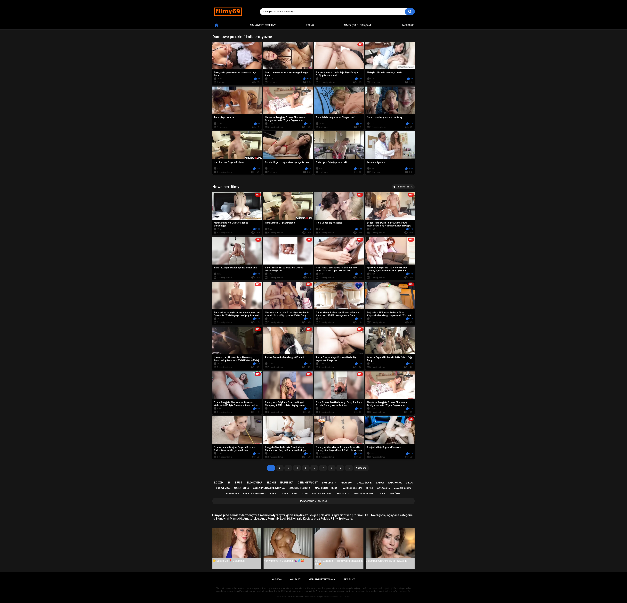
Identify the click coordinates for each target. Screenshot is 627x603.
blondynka (254, 482)
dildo (409, 482)
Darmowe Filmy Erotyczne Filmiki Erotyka (305, 596)
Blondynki (222, 518)
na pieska (286, 482)
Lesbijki (285, 518)
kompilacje (343, 493)
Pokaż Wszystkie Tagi (313, 501)
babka (380, 482)
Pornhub (273, 518)
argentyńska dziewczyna (269, 488)
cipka (369, 488)
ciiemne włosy (308, 482)
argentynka (241, 488)
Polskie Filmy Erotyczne (336, 518)
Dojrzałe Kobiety (302, 518)
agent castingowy (254, 493)
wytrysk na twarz (322, 493)
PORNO (310, 25)
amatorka (395, 482)
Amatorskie (251, 518)
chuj (285, 493)
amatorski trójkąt (327, 488)
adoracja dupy (352, 488)
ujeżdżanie (364, 482)
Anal (263, 518)
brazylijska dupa (299, 488)
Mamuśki (236, 518)
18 (229, 482)
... (349, 468)
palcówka (395, 493)
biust (238, 482)
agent (274, 493)
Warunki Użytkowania (322, 579)
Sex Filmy (349, 579)
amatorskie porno (364, 493)
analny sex (232, 493)
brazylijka (223, 488)
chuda (381, 493)
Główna (216, 25)
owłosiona (383, 488)
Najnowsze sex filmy (263, 25)
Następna (361, 468)
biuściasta (329, 482)
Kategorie (408, 25)
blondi (271, 482)
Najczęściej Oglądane (357, 25)
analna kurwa (402, 488)
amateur (346, 482)
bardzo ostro (300, 493)
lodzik (218, 482)
